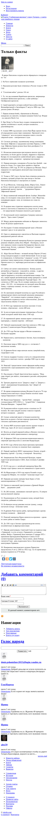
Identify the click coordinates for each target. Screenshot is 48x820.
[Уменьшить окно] (44, 585)
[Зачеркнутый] (10, 585)
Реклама (9, 806)
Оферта (9, 808)
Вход (8, 6)
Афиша (9, 765)
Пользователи (12, 801)
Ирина (4, 704)
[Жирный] (2, 585)
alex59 (4, 744)
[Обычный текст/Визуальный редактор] (41, 585)
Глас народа (11, 788)
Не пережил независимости (12, 566)
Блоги (8, 28)
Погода (9, 37)
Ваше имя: (6, 596)
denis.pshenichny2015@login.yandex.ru (21, 662)
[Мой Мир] (14, 558)
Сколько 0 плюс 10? (9, 601)
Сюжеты (9, 767)
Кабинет (4, 15)
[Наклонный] (5, 585)
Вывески (9, 769)
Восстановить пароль (15, 11)
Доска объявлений (13, 760)
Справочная (11, 773)
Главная (9, 23)
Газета (8, 34)
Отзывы (9, 786)
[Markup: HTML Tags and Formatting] (7, 69)
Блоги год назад (12, 635)
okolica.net (7, 812)
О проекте (10, 797)
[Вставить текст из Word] (13, 585)
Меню (3, 43)
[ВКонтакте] (3, 558)
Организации (11, 778)
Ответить (5, 669)
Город (8, 30)
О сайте (9, 39)
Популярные (11, 633)
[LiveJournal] (17, 558)
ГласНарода (7, 684)
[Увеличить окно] (44, 584)
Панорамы (10, 793)
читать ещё (42, 756)
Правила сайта (12, 799)
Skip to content (7, 2)
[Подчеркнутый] (7, 585)
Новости (9, 26)
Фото (8, 32)
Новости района (13, 758)
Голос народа (12, 641)
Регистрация (11, 8)
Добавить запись (13, 629)
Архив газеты (11, 784)
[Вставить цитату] (16, 585)
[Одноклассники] (7, 558)
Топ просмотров (13, 631)
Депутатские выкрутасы (11, 564)
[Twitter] (10, 558)
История (9, 775)
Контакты (10, 804)
